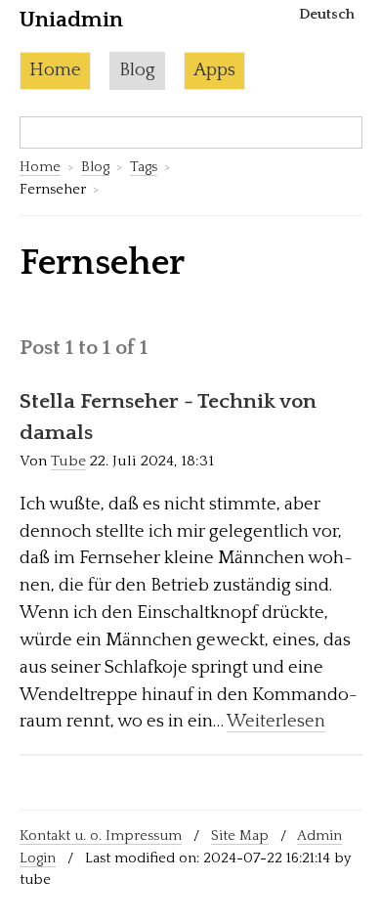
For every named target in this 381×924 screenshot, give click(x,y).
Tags (143, 166)
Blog (137, 70)
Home (55, 70)
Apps (214, 70)
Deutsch (327, 14)
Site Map (240, 835)
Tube (68, 461)
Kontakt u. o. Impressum (101, 835)
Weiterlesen (276, 721)
